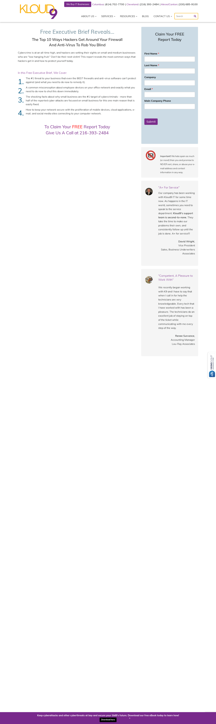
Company (150, 77)
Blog (145, 16)
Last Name (151, 65)
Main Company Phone (157, 100)
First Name (151, 53)
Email (148, 89)
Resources (128, 16)
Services (107, 16)
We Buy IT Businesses (77, 4)
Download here (108, 719)
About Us (88, 16)
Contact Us (162, 16)
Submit (151, 121)
